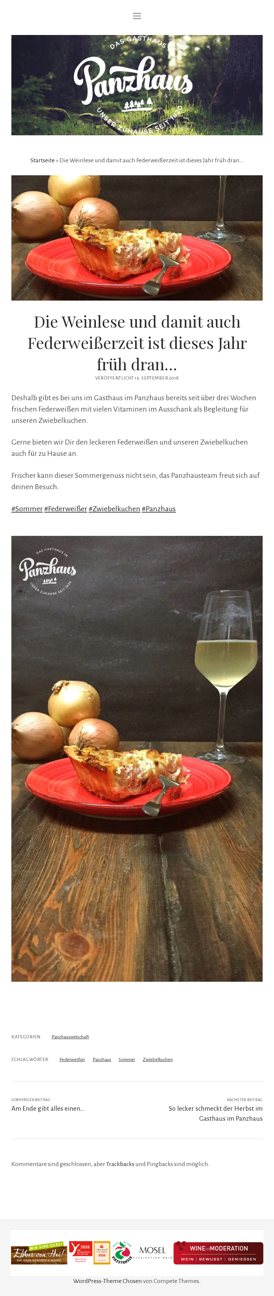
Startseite (42, 160)
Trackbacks (120, 1164)
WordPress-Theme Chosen (107, 1281)
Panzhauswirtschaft (70, 1036)
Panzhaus (102, 1059)
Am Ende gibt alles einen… (47, 1108)
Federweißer (72, 1059)
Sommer (127, 1059)
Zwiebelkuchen (158, 1059)
